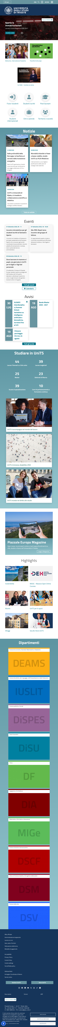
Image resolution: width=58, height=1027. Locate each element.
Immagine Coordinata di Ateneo (13, 974)
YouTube (28, 988)
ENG (35, 2)
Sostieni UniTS (16, 983)
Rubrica (42, 2)
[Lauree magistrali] (41, 362)
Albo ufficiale (8, 934)
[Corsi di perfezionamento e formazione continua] (41, 388)
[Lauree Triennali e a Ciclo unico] (17, 362)
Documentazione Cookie (14, 1023)
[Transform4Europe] (41, 52)
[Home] (16, 11)
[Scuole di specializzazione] (17, 387)
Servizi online (8, 977)
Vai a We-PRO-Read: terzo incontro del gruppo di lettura (41, 238)
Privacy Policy (8, 957)
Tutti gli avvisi (29, 344)
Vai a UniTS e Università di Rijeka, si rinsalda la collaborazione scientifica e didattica (17, 191)
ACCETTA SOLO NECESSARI (43, 1019)
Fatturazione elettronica (11, 946)
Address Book (8, 971)
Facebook (22, 988)
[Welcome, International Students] (16, 52)
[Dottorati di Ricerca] (41, 375)
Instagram (19, 988)
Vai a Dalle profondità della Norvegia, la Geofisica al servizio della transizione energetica (17, 153)
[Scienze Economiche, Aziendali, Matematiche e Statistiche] (29, 661)
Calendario (30, 288)
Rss (40, 988)
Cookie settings (9, 963)
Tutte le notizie (29, 212)
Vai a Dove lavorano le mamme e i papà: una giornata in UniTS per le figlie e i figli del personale (16, 268)
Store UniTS (42, 983)
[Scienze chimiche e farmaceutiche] (29, 859)
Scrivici (26, 994)
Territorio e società (45, 118)
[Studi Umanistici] (29, 746)
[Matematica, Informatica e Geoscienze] (29, 830)
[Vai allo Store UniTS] (41, 622)
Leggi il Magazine (43, 551)
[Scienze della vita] (29, 915)
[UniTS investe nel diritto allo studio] (29, 486)
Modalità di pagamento (11, 949)
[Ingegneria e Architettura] (29, 802)
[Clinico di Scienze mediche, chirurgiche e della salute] (29, 887)
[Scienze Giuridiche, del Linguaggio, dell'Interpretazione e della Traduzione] (29, 689)
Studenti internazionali (12, 119)
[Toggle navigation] (52, 2)
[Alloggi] (16, 622)
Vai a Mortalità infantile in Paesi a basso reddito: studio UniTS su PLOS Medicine (41, 153)
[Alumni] (16, 600)
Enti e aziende (29, 118)
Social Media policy (10, 966)
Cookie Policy (8, 960)
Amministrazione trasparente (13, 937)
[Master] (17, 375)
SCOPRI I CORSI (10, 33)
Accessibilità (8, 954)
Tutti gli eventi (29, 285)
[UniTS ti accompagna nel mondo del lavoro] (29, 415)
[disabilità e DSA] (29, 450)
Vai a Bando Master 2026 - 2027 (41, 313)
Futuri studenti (12, 103)
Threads (34, 988)
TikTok (37, 988)
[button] (3, 1024)
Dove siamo (8, 994)
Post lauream (45, 103)
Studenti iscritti (29, 103)
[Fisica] (29, 774)
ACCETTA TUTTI (43, 1023)
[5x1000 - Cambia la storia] (29, 77)
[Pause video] (22, 33)
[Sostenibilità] (16, 575)
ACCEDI (47, 2)
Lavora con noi (9, 940)
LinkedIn (25, 988)
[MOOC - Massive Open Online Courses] (41, 576)
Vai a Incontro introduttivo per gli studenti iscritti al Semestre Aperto (16, 238)
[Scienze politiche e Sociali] (29, 717)
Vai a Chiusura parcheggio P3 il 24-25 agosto (16, 335)
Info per (6, 2)
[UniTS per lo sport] (41, 600)
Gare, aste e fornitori (10, 943)
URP (41, 994)
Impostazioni (43, 1014)
